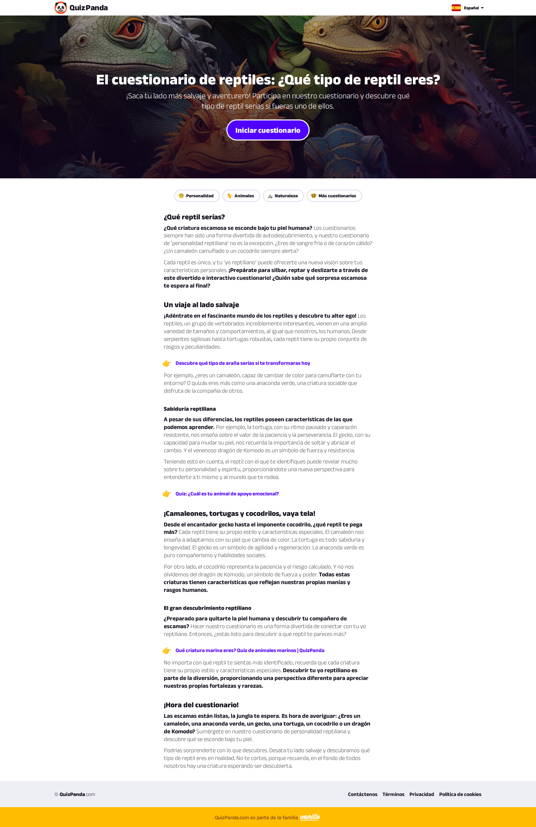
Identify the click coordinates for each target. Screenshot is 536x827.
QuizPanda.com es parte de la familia (257, 817)
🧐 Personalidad (196, 195)
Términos (393, 794)
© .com (75, 794)
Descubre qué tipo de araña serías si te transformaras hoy (243, 363)
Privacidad (421, 794)
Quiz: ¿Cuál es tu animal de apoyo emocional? (227, 493)
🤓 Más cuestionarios (333, 195)
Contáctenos (362, 794)
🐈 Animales (240, 195)
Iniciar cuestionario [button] (268, 129)
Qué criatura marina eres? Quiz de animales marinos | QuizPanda (250, 650)
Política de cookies (460, 794)
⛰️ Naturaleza (282, 195)
